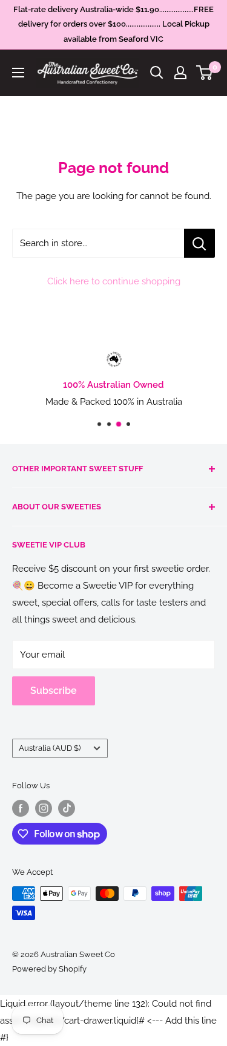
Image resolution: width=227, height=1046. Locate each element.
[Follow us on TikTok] (66, 808)
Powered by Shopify (49, 968)
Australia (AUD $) (50, 748)
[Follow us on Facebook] (20, 808)
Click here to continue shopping (113, 281)
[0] (204, 72)
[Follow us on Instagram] (43, 808)
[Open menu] (18, 72)
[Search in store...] (199, 243)
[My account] (180, 72)
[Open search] (156, 72)
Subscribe (53, 690)
